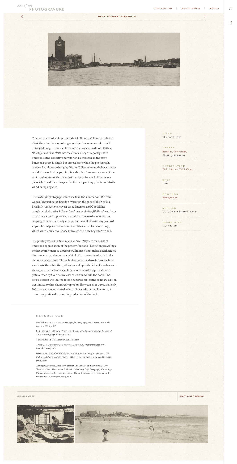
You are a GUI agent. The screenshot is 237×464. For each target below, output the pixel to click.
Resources (190, 8)
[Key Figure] (204, 151)
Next (202, 16)
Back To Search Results (117, 16)
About (214, 8)
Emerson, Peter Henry (174, 152)
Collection (163, 8)
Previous (29, 16)
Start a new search (192, 396)
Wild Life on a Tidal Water (177, 169)
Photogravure (169, 197)
